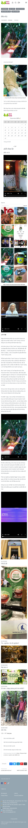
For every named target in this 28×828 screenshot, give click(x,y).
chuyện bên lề (5, 8)
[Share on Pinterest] (21, 764)
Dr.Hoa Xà (4, 763)
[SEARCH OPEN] (15, 2)
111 (5, 733)
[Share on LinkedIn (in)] (18, 764)
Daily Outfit (12, 8)
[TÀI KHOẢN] (12, 2)
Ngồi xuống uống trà (6, 11)
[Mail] (25, 764)
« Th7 (14, 146)
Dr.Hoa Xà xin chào (20, 8)
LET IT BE (3, 334)
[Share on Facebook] (11, 764)
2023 (17, 118)
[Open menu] (26, 2)
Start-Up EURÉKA (15, 11)
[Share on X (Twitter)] (14, 764)
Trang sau (9, 733)
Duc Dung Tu (4, 20)
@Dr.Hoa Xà (8, 148)
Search (3, 202)
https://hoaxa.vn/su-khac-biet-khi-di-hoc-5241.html (14, 284)
